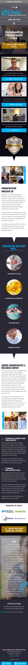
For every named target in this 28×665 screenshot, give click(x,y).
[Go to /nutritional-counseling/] (14, 289)
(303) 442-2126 (14, 19)
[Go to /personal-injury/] (14, 338)
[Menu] (13, 23)
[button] (14, 46)
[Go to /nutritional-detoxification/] (14, 313)
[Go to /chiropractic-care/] (14, 264)
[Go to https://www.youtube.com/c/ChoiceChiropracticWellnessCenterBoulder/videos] (16, 7)
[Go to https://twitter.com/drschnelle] (14, 7)
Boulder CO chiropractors (17, 198)
